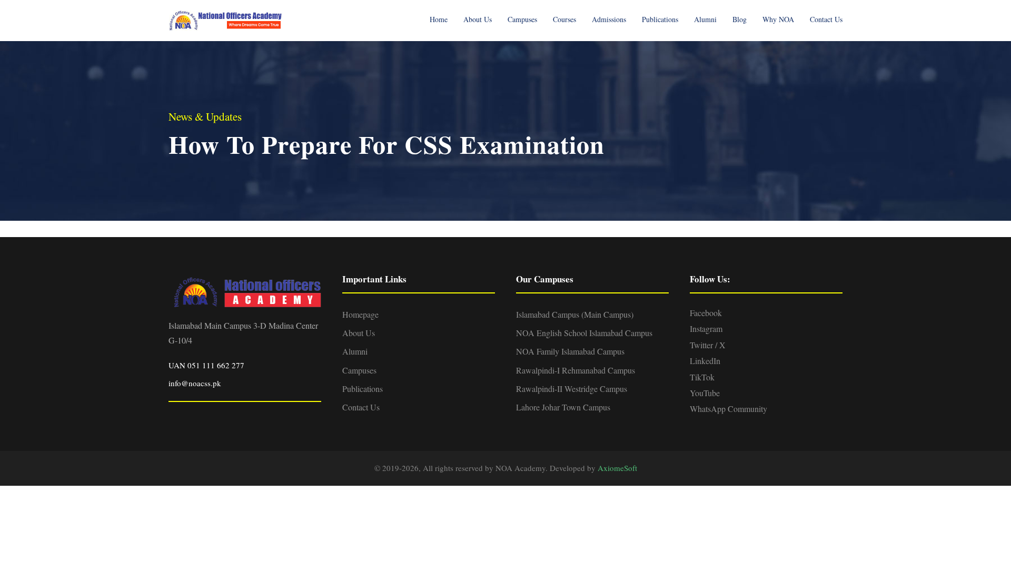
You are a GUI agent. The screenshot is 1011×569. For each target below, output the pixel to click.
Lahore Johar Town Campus (563, 407)
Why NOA (778, 19)
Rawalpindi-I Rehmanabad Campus (575, 370)
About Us (477, 19)
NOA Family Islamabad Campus (570, 351)
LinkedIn (705, 360)
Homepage (360, 314)
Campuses (522, 19)
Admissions (609, 19)
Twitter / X (708, 344)
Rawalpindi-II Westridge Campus (571, 388)
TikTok (702, 376)
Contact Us (826, 19)
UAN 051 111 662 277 (206, 365)
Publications (660, 19)
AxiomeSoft (617, 468)
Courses (564, 19)
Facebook (706, 312)
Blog (739, 19)
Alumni (705, 19)
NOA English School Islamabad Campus (584, 332)
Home (439, 19)
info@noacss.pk (194, 383)
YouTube (705, 392)
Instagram (706, 328)
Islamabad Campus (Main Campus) (574, 314)
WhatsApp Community (728, 408)
